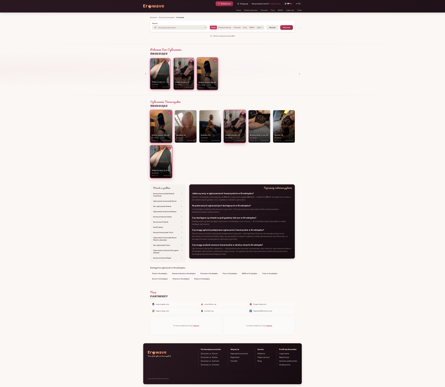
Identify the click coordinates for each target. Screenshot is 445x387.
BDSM (280, 10)
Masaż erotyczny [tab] (224, 27)
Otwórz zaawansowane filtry (224, 36)
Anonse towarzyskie (166, 17)
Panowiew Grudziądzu (209, 273)
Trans (299, 10)
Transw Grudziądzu (269, 273)
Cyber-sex (290, 10)
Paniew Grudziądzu (159, 273)
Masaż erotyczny (251, 10)
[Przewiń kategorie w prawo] (262, 27)
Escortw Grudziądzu (160, 279)
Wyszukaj (286, 27)
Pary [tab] (245, 27)
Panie (238, 10)
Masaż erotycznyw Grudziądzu (184, 273)
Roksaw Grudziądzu (202, 279)
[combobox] (179, 27)
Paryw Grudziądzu (230, 273)
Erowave (153, 17)
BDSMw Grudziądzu (249, 273)
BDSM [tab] (252, 27)
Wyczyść (272, 27)
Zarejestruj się (274, 4)
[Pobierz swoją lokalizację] (155, 27)
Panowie (264, 10)
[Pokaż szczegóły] (152, 61)
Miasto (155, 23)
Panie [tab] (213, 27)
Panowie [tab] (237, 27)
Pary (273, 10)
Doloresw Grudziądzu (181, 279)
